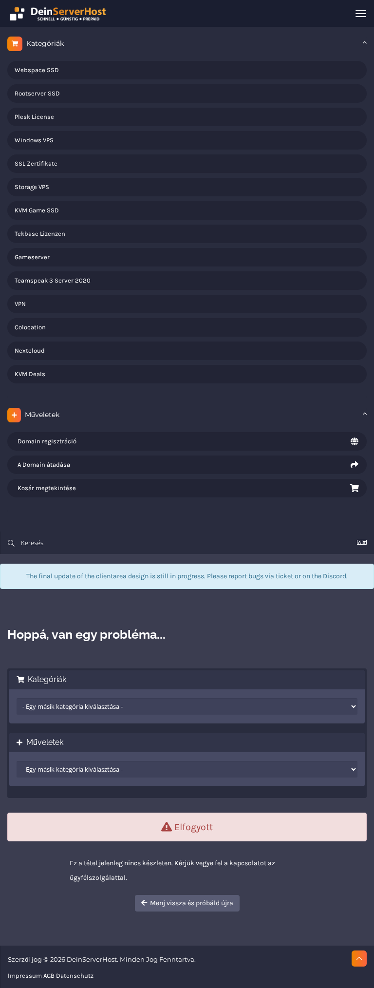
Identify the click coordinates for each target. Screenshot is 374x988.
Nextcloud (30, 350)
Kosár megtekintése (45, 488)
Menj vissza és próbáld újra (190, 903)
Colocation (30, 327)
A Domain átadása (42, 464)
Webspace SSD (37, 70)
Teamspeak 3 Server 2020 (53, 280)
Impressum (25, 975)
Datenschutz (75, 975)
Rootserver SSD (37, 93)
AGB (49, 975)
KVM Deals (30, 374)
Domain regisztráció (45, 441)
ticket (284, 576)
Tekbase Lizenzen (40, 233)
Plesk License (34, 116)
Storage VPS (32, 186)
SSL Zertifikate (36, 163)
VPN (20, 303)
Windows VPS (34, 140)
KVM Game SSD (37, 210)
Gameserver (32, 257)
